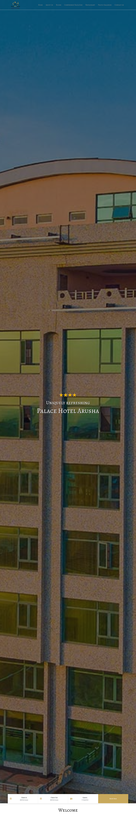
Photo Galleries (105, 5)
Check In (24, 797)
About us (49, 5)
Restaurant (90, 5)
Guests (85, 797)
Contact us (119, 5)
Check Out (54, 797)
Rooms (58, 5)
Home (40, 5)
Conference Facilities (73, 5)
